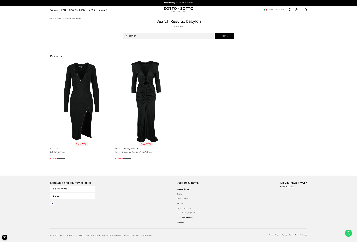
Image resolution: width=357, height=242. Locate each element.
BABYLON (54, 149)
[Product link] (81, 110)
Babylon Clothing (57, 152)
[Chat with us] (348, 233)
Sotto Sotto (60, 235)
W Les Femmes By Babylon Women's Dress (133, 152)
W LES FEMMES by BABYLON (126, 149)
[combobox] (168, 36)
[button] (274, 10)
